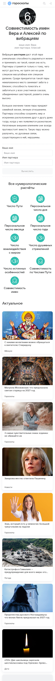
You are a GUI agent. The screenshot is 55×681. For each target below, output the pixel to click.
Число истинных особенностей (15, 270)
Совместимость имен (15, 290)
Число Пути (15, 206)
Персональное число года (40, 227)
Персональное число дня (40, 208)
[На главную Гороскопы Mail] (20, 3)
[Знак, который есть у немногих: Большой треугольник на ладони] (27, 514)
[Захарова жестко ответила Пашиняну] (27, 469)
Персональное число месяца (15, 227)
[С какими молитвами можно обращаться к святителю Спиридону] (27, 332)
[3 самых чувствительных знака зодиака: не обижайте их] (27, 423)
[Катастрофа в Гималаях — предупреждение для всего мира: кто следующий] (27, 559)
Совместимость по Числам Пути (40, 270)
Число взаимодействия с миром (14, 249)
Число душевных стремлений (40, 247)
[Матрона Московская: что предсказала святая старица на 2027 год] (27, 378)
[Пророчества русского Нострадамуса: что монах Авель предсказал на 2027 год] (27, 605)
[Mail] (9, 3)
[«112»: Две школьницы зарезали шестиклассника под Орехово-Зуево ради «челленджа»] (27, 650)
